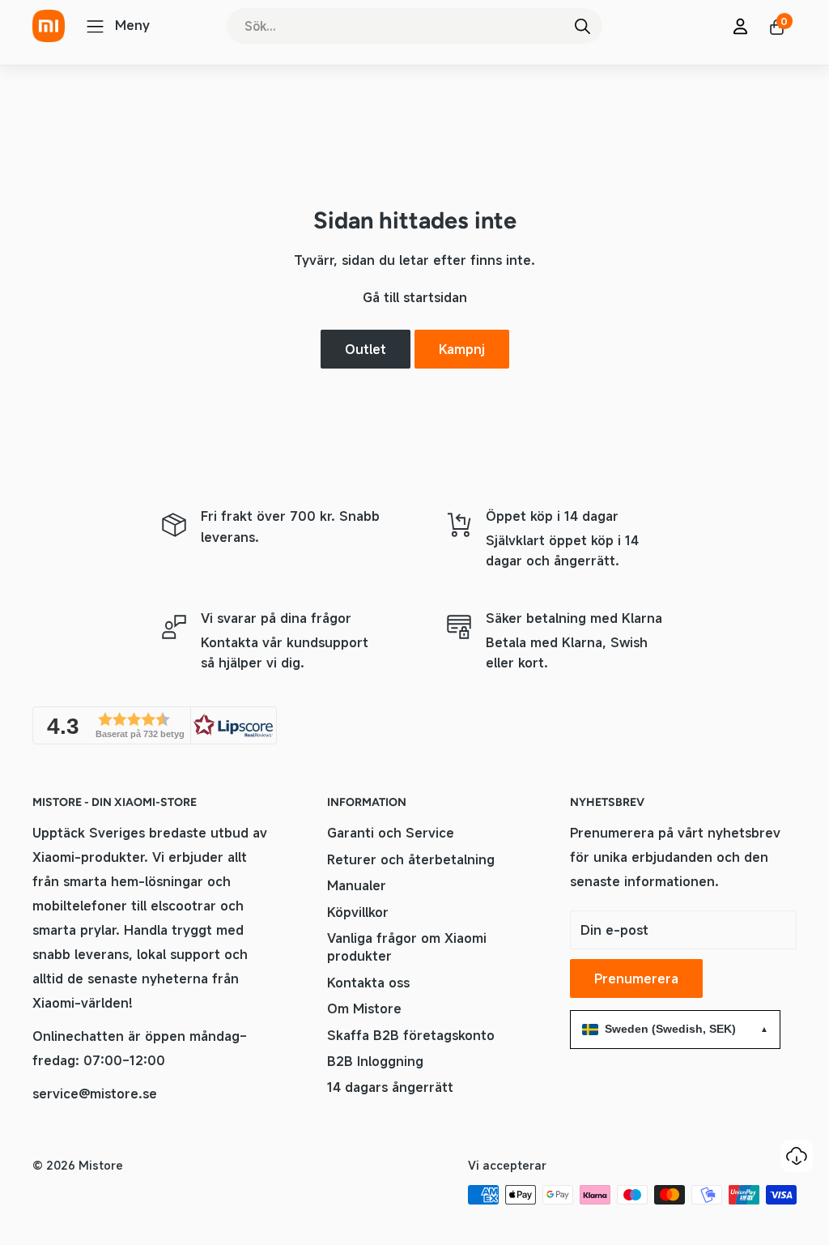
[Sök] (582, 26)
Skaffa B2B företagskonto (411, 1035)
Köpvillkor (358, 912)
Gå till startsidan (415, 297)
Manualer (356, 885)
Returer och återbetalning (411, 859)
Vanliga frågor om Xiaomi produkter (407, 947)
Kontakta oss (368, 982)
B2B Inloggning (375, 1061)
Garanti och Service (390, 833)
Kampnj (462, 349)
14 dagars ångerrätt (390, 1087)
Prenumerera (636, 978)
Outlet (365, 349)
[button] (154, 725)
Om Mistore (364, 1008)
